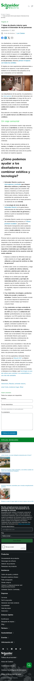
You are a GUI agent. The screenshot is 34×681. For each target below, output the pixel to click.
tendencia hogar (14, 387)
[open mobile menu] (32, 6)
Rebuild (11, 383)
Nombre (3, 398)
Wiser (21, 387)
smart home (4, 387)
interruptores (7, 96)
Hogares (8, 14)
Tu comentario (5, 412)
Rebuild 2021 (18, 358)
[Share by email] (12, 38)
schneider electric (20, 383)
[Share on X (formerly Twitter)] (9, 38)
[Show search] (28, 6)
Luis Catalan (21, 33)
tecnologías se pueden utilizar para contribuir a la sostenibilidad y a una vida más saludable (17, 373)
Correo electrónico (7, 404)
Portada (3, 14)
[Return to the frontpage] (9, 6)
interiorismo (4, 383)
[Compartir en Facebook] (2, 38)
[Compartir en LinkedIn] (5, 38)
